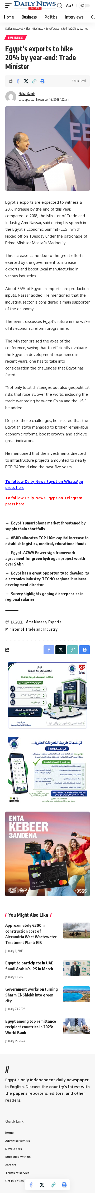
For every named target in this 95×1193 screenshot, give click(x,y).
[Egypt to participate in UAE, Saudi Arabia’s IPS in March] (76, 968)
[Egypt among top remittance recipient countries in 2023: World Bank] (76, 1026)
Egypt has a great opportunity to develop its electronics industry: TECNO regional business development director (47, 579)
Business (15, 37)
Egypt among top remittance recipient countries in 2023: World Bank (30, 1027)
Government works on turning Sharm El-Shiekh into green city (31, 995)
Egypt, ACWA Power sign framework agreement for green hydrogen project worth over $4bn (45, 558)
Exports (54, 622)
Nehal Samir (27, 94)
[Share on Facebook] (18, 81)
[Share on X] (26, 81)
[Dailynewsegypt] (35, 5)
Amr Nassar (36, 622)
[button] (9, 5)
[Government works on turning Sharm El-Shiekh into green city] (76, 994)
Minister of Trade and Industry (31, 629)
